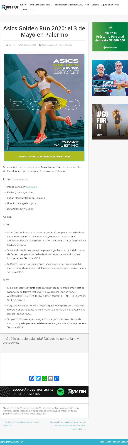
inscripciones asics (49, 410)
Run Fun (12, 45)
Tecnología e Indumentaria (69, 5)
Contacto (25, 9)
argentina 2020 (14, 408)
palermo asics (11, 413)
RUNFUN (23, 5)
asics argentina (50, 408)
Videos (95, 5)
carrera (7, 410)
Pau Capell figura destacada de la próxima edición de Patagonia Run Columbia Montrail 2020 (67, 425)
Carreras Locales (48, 45)
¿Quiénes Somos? (110, 5)
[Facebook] (32, 379)
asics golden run (69, 408)
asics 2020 (35, 408)
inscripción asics (29, 410)
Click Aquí (31, 186)
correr (15, 410)
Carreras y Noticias (40, 5)
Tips (87, 5)
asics (26, 408)
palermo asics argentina (33, 413)
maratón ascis (68, 410)
